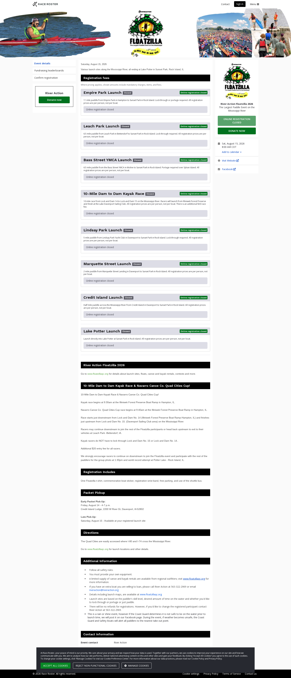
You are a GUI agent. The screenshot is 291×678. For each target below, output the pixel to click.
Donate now (54, 99)
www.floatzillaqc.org (97, 373)
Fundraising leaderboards (49, 70)
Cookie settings (191, 673)
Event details (42, 63)
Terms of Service (231, 673)
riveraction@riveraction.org (104, 590)
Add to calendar (231, 152)
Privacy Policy (210, 673)
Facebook (227, 169)
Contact (225, 4)
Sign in (239, 4)
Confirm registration (46, 77)
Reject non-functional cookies (96, 665)
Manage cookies (138, 665)
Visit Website (229, 160)
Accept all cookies (55, 665)
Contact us (251, 673)
